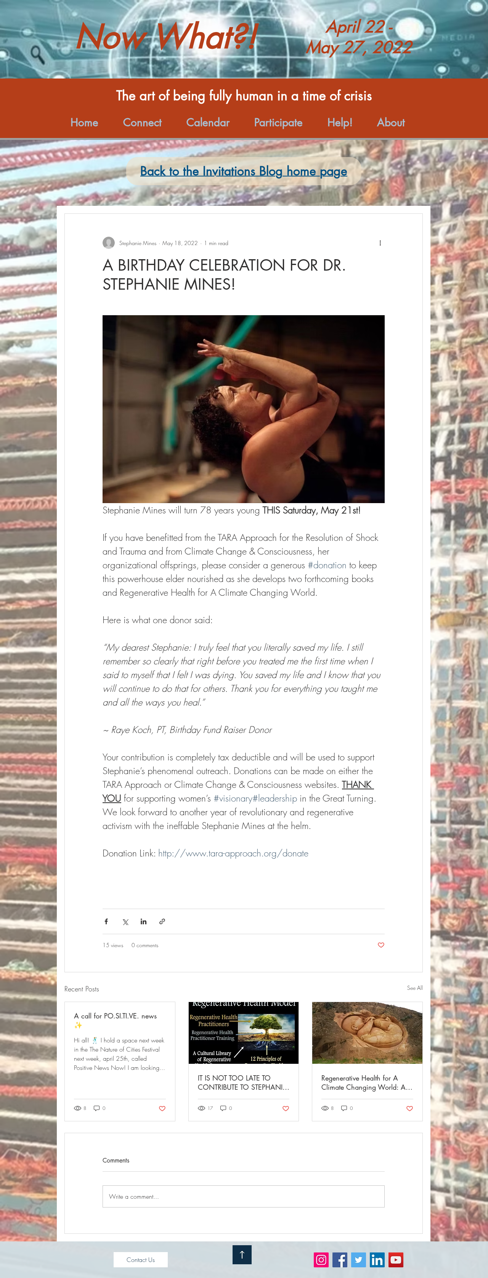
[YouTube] (395, 1259)
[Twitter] (358, 1259)
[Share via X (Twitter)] (124, 921)
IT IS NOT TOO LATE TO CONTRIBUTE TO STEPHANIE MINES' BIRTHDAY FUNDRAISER (242, 1082)
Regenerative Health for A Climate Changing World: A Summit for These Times (363, 1082)
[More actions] (380, 242)
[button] (148, 122)
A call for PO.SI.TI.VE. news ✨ (115, 1020)
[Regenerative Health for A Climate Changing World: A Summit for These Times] (367, 1033)
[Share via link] (162, 921)
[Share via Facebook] (106, 921)
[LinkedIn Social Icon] (377, 1259)
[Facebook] (339, 1259)
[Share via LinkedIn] (143, 921)
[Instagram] (321, 1259)
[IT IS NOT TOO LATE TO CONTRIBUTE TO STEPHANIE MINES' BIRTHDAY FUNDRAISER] (244, 1033)
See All (415, 987)
